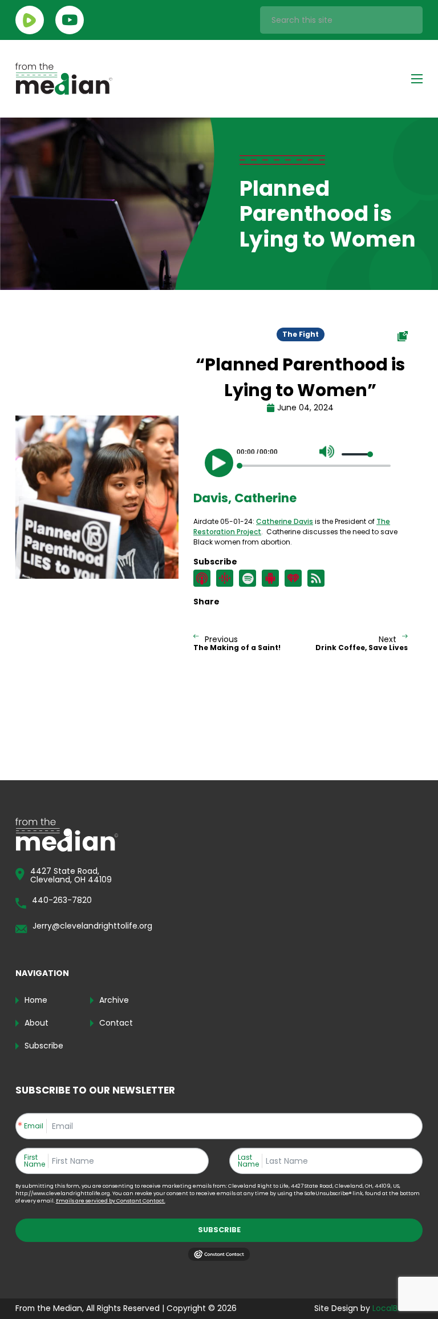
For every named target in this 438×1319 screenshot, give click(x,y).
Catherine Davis (284, 521)
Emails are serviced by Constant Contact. (110, 1200)
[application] (300, 460)
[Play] (219, 462)
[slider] (358, 454)
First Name (34, 1161)
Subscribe (219, 1230)
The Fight (300, 334)
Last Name (248, 1161)
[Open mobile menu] (417, 78)
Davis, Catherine (245, 498)
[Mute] (326, 451)
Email (33, 1126)
